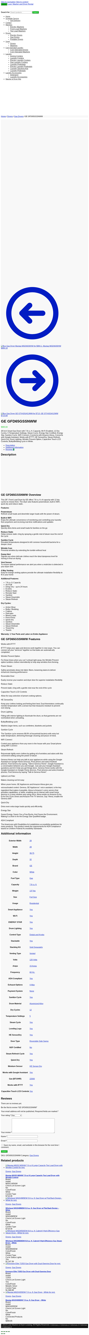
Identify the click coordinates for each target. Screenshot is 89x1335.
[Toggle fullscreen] (6, 1331)
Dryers (10, 116)
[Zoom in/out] (9, 1331)
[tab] (35, 445)
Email (4, 1141)
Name (4, 1136)
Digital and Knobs (37, 935)
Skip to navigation (8, 2)
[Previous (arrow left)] (2, 1333)
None (32, 991)
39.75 (32, 853)
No (31, 1047)
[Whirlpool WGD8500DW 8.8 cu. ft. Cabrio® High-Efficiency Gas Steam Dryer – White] (35, 1233)
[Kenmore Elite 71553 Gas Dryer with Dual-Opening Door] (33, 1264)
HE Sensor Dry (36, 1066)
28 (31, 841)
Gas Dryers (18, 116)
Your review (6, 1132)
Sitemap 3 (75, 1325)
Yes (31, 910)
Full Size (33, 897)
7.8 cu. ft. (33, 885)
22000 (32, 1079)
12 (31, 1010)
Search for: (5, 12)
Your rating (6, 1115)
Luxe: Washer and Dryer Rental (20, 4)
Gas (31, 878)
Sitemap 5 (7, 1327)
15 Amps (33, 966)
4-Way (32, 985)
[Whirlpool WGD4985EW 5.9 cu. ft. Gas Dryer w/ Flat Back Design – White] (35, 1200)
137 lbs (33, 891)
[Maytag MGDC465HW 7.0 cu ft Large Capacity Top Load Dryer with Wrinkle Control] (35, 1168)
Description (10, 445)
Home (3, 116)
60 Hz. (32, 972)
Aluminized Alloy (36, 1004)
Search (35, 12)
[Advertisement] (44, 98)
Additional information (15, 447)
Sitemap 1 (55, 1325)
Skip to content (22, 2)
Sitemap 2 (65, 1325)
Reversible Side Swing (39, 1041)
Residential (34, 903)
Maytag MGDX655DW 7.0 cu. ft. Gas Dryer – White (26, 1300)
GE (31, 866)
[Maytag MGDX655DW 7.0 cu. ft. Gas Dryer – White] (30, 1292)
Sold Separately (36, 947)
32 (31, 859)
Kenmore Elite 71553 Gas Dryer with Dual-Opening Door (28, 1271)
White (32, 872)
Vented (32, 953)
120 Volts (33, 960)
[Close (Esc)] (2, 1331)
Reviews (10, 449)
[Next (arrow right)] (4, 1333)
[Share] (4, 1331)
